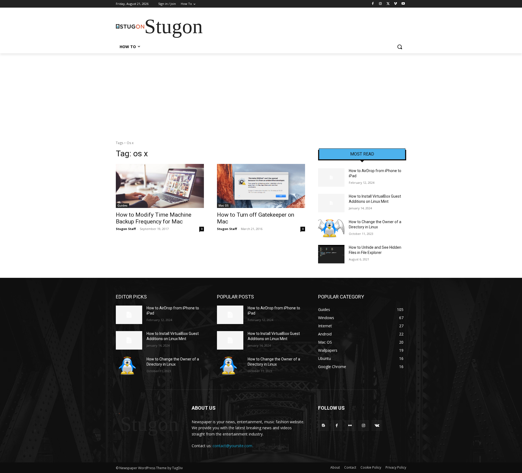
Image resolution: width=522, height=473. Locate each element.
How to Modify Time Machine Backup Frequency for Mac (153, 218)
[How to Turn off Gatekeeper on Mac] (261, 186)
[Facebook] (373, 4)
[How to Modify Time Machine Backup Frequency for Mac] (160, 186)
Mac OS (224, 205)
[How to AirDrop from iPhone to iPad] (331, 177)
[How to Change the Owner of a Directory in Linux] (331, 228)
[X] (388, 4)
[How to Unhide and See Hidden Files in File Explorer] (331, 254)
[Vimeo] (395, 4)
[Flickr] (350, 425)
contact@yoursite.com (232, 445)
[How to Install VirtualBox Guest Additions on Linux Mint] (331, 203)
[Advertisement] (261, 94)
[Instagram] (380, 4)
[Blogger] (323, 425)
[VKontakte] (377, 425)
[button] (399, 46)
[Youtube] (403, 4)
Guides (122, 205)
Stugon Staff (126, 229)
